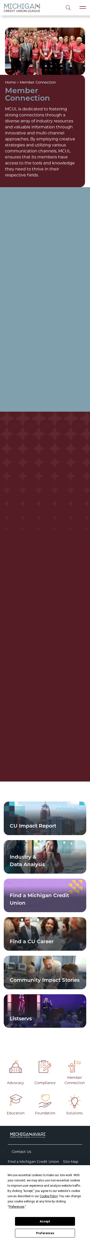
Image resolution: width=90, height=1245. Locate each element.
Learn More (34, 393)
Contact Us (21, 1151)
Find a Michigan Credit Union (33, 1161)
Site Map (70, 1161)
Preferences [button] (16, 1206)
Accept (45, 1221)
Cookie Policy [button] (49, 1196)
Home (10, 82)
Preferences (45, 1233)
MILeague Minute (26, 701)
